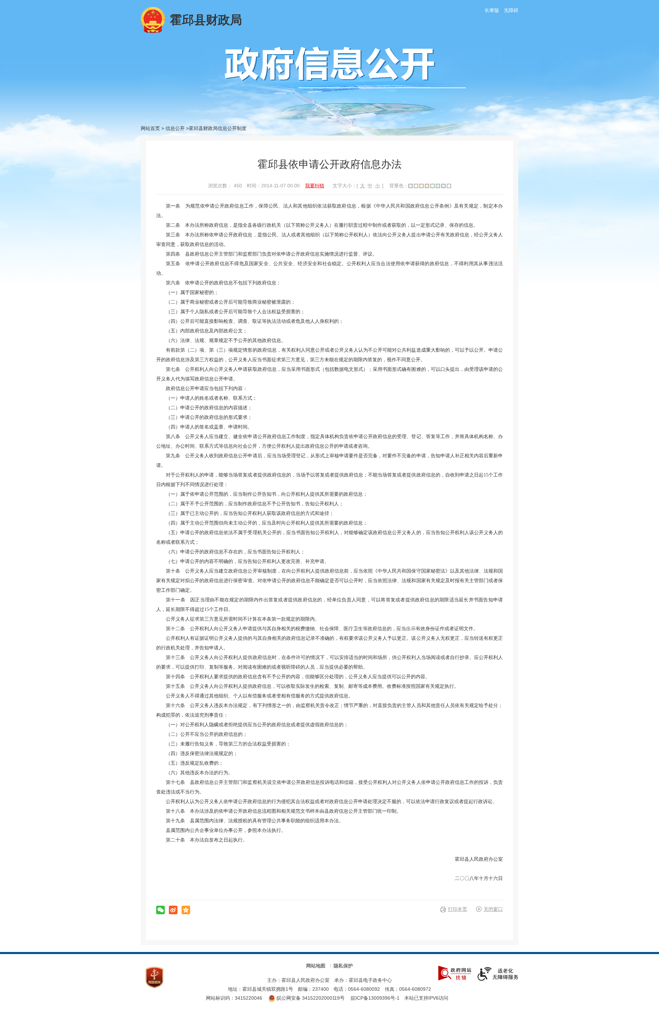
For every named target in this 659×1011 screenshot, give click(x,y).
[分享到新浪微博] (173, 910)
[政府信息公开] (345, 67)
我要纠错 (314, 185)
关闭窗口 (493, 909)
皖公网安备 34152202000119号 (310, 998)
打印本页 (457, 909)
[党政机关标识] (154, 977)
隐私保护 (343, 965)
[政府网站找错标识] (455, 972)
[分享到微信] (160, 910)
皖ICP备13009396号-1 (375, 998)
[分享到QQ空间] (186, 910)
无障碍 (511, 10)
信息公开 (175, 128)
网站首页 (150, 128)
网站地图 (315, 965)
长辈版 (492, 10)
